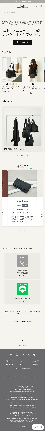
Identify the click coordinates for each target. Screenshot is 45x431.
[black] (7, 84)
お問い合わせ (9, 361)
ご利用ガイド (22, 361)
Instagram (17, 355)
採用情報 (35, 364)
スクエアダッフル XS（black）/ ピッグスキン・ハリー (11, 88)
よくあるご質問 (35, 361)
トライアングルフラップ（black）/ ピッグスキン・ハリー (32, 88)
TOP (4, 12)
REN (24, 426)
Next (39, 1)
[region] (22, 1)
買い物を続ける (22, 42)
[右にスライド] (27, 155)
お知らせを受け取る (10, 364)
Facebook (23, 355)
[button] (2, 6)
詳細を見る (21, 301)
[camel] (13, 84)
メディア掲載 (22, 364)
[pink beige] (10, 84)
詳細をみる (21, 276)
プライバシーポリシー (34, 377)
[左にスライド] (17, 155)
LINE (11, 355)
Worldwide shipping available (22, 368)
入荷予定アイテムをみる (22, 322)
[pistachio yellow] (16, 84)
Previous (5, 1)
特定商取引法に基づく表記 (11, 377)
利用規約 (23, 377)
